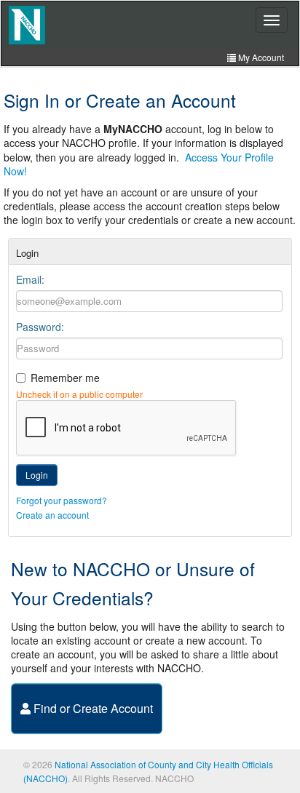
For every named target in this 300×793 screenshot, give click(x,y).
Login (36, 475)
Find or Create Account (92, 708)
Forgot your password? (61, 500)
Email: (30, 279)
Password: (40, 326)
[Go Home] (27, 25)
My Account (260, 57)
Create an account (52, 515)
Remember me (65, 377)
